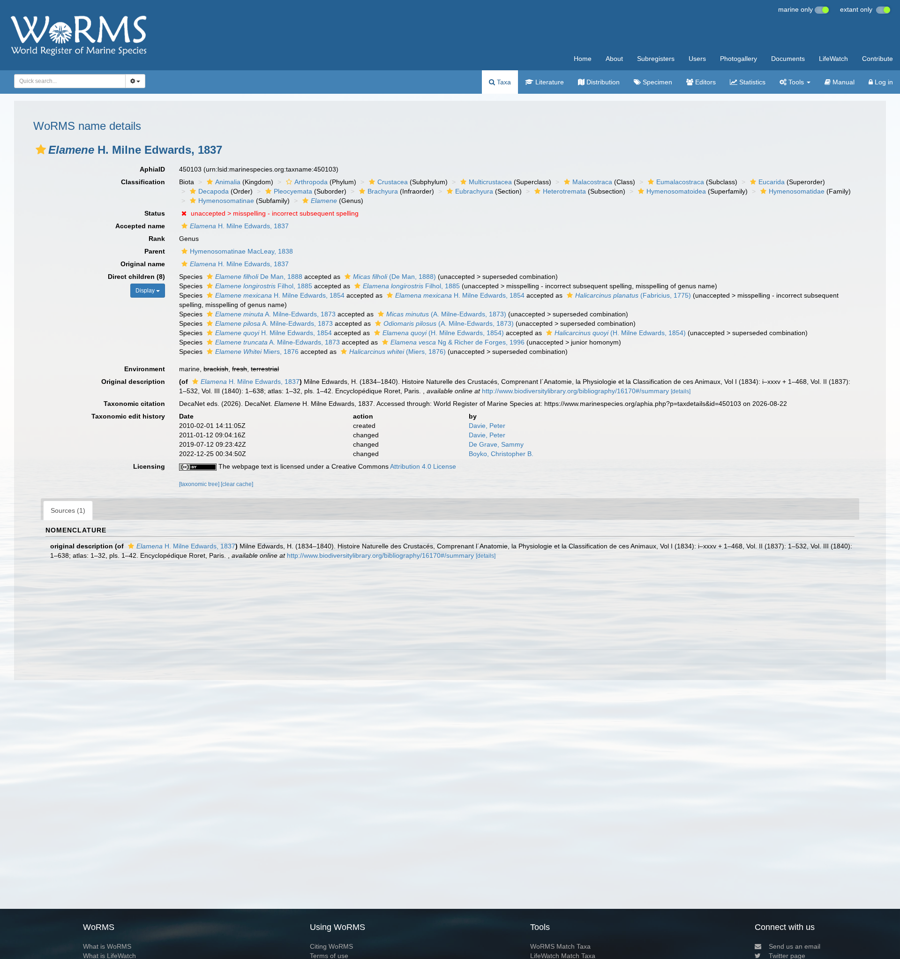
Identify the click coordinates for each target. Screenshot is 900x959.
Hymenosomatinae (226, 200)
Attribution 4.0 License (423, 466)
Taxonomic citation (134, 403)
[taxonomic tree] (200, 484)
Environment (144, 369)
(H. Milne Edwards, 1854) (443, 333)
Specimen (656, 82)
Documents (788, 58)
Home (583, 58)
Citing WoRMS (331, 946)
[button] (40, 149)
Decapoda (213, 191)
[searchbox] (67, 81)
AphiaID (152, 169)
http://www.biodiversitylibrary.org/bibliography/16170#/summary (575, 391)
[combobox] (70, 81)
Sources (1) (68, 510)
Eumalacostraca (680, 182)
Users (697, 58)
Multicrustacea (490, 182)
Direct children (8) (136, 276)
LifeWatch (833, 58)
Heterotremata (564, 191)
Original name (142, 264)
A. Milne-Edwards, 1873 (275, 314)
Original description (133, 381)
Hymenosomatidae (797, 191)
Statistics (751, 82)
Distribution (602, 82)
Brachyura (383, 191)
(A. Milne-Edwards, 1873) (446, 314)
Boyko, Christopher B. (501, 453)
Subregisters (656, 58)
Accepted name (140, 226)
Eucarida (771, 182)
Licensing (149, 466)
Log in (883, 82)
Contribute (877, 58)
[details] (680, 391)
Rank (157, 238)
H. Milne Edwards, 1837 (239, 226)
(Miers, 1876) (397, 351)
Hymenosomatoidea (676, 191)
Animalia (227, 182)
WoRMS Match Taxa (560, 946)
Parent (154, 251)
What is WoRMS (107, 946)
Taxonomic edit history (128, 416)
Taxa (503, 82)
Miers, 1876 (257, 351)
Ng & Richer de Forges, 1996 (457, 342)
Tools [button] (796, 82)
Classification (143, 182)
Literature (548, 82)
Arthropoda (311, 182)
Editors (704, 82)
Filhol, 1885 (263, 286)
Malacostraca (592, 182)
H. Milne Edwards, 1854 (280, 295)
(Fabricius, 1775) (633, 295)
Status (154, 213)
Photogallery (738, 58)
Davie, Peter (487, 425)
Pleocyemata (293, 191)
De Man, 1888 (258, 276)
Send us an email (794, 946)
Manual (843, 82)
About (614, 58)
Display (145, 290)
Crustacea (392, 182)
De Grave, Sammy (496, 444)
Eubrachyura (474, 191)
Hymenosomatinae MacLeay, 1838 (241, 251)
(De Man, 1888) (394, 276)
